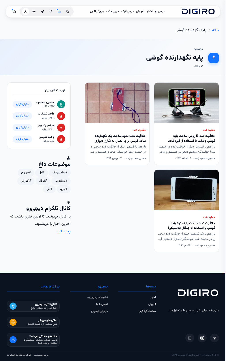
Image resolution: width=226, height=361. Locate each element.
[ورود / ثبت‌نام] (25, 11)
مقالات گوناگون (147, 311)
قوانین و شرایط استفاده (19, 355)
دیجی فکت (112, 11)
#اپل (41, 172)
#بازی (63, 189)
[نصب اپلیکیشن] (189, 338)
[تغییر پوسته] (34, 11)
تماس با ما (102, 304)
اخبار (150, 11)
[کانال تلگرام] (42, 11)
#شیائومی (61, 181)
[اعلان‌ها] (50, 11)
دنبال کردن (22, 104)
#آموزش (26, 181)
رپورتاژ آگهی (97, 11)
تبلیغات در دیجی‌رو (97, 297)
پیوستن (64, 231)
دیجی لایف (127, 11)
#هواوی (26, 172)
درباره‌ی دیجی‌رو (99, 311)
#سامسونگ (60, 172)
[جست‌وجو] (67, 11)
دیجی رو (159, 11)
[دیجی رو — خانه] (198, 12)
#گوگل (43, 181)
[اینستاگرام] (202, 338)
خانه (215, 30)
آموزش (140, 11)
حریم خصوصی (41, 355)
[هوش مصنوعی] (59, 11)
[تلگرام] (214, 338)
